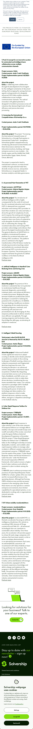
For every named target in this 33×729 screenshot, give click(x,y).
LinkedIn (23, 638)
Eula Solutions (6, 674)
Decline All (16, 723)
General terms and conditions (10, 670)
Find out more (6, 260)
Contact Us (15, 620)
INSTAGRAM (9, 638)
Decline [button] (20, 19)
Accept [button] (12, 19)
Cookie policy (19, 704)
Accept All (16, 717)
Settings (16, 710)
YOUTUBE (18, 638)
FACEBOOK (14, 638)
